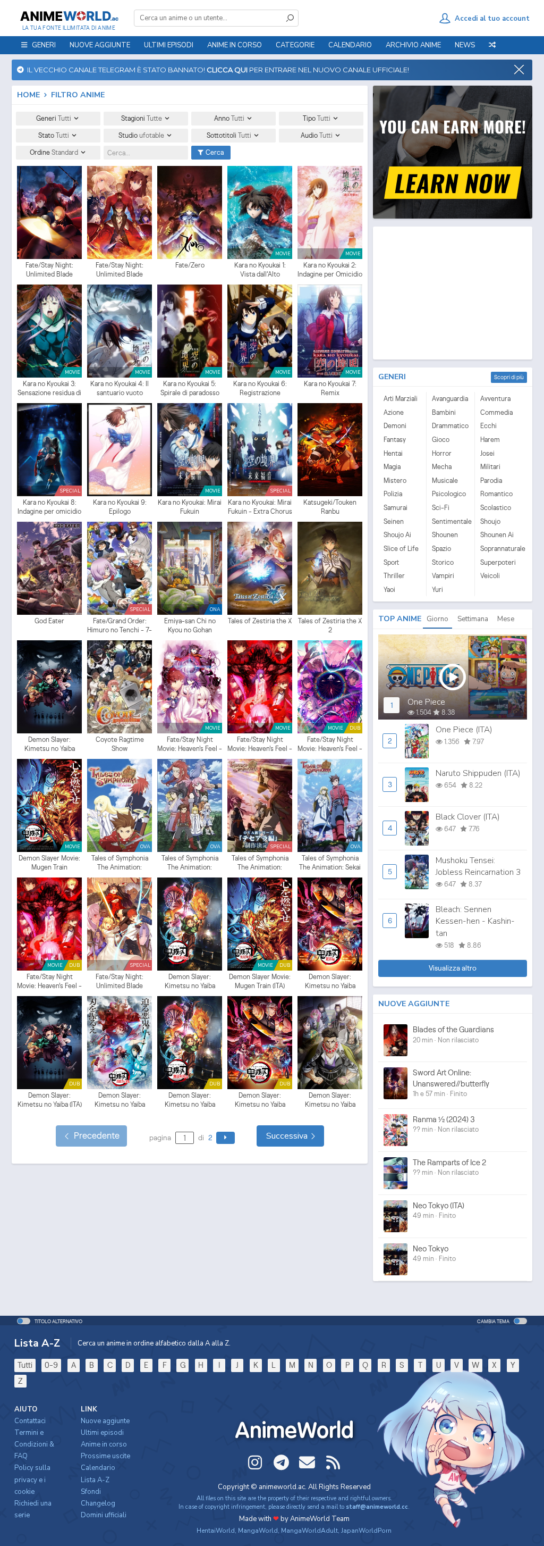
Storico (443, 562)
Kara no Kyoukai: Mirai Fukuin (190, 507)
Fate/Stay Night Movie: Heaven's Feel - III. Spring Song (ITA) (330, 745)
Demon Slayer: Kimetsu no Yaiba (49, 744)
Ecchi (488, 426)
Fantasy (395, 440)
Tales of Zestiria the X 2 (330, 625)
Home (28, 95)
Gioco (440, 440)
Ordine (54, 152)
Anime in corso (104, 1444)
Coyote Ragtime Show (120, 744)
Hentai (393, 453)
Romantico (496, 494)
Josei (487, 453)
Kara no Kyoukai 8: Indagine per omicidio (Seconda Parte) (49, 507)
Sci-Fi (440, 508)
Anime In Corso (234, 45)
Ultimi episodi (168, 45)
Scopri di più (509, 377)
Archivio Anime (413, 45)
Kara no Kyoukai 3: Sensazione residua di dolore (49, 389)
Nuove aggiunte (100, 45)
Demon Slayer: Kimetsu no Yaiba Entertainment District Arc (330, 982)
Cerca (214, 152)
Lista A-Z (95, 1480)
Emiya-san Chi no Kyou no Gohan (190, 625)
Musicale (445, 480)
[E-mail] (307, 1462)
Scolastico (495, 508)
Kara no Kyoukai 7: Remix (330, 388)
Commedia (496, 412)
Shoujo (490, 521)
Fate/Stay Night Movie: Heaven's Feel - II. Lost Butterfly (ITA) (49, 982)
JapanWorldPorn (366, 1530)
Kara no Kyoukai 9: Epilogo (120, 507)
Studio (141, 135)
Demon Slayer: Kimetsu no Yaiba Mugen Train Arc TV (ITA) (190, 1100)
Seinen (394, 521)
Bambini (444, 412)
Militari (490, 467)
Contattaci (30, 1421)
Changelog (98, 1503)
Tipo (316, 118)
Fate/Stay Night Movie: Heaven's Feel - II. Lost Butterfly (259, 745)
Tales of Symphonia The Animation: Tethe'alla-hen (190, 863)
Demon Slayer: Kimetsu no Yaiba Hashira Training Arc (330, 1100)
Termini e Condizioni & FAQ (34, 1444)
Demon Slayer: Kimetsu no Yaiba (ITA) (50, 1100)
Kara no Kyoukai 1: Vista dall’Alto (260, 270)
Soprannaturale (499, 549)
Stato (53, 135)
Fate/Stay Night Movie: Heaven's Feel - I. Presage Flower (189, 745)
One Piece (426, 702)
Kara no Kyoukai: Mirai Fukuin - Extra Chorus (260, 507)
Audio (317, 135)
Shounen (445, 535)
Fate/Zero (190, 265)
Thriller (394, 576)
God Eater (49, 621)
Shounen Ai (497, 535)
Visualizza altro (453, 968)
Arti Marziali (401, 399)
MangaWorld (258, 1530)
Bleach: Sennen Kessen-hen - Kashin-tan (475, 921)
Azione (394, 412)
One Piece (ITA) (464, 730)
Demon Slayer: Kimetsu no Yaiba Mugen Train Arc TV (190, 982)
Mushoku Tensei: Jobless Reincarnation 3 (478, 866)
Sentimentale (450, 521)
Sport (391, 562)
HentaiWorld (216, 1530)
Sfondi (91, 1492)
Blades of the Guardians (453, 1029)
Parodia (491, 480)
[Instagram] (255, 1462)
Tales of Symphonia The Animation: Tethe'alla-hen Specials (260, 863)
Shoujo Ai (397, 535)
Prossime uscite (105, 1456)
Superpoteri (498, 562)
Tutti (25, 1364)
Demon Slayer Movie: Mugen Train (49, 863)
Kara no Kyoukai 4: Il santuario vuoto (119, 388)
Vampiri (443, 576)
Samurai (395, 508)
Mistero (395, 480)
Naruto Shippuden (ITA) (478, 773)
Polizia (393, 494)
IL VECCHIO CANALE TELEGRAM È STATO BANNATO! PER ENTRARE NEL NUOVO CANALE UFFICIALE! (216, 69)
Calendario (350, 45)
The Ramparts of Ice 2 (449, 1162)
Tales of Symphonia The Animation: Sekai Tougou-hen (330, 863)
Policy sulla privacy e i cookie (32, 1479)
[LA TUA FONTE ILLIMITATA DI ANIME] (68, 16)
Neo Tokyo (430, 1248)
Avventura (495, 399)
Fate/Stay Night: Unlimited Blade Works (49, 270)
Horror (442, 453)
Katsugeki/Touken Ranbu (329, 507)
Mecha (442, 467)
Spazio (441, 549)
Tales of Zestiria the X (260, 621)
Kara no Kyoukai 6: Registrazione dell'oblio (260, 389)
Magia (392, 467)
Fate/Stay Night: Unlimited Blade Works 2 (119, 270)
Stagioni (141, 118)
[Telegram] (281, 1462)
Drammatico (450, 426)
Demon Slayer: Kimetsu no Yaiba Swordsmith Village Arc (119, 1100)
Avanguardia (450, 399)
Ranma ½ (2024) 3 (444, 1119)
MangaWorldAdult (309, 1530)
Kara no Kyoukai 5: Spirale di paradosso (189, 388)
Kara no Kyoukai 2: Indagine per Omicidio (330, 270)
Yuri (437, 590)
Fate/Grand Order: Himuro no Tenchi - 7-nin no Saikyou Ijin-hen (119, 626)
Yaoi (389, 590)
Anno (229, 118)
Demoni (395, 426)
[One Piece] (452, 677)
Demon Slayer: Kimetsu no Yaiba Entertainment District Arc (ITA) (260, 1100)
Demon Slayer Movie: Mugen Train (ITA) (260, 981)
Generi (53, 118)
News (465, 45)
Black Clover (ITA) (468, 817)
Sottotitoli (229, 135)
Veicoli (490, 576)
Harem (490, 440)
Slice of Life (401, 549)
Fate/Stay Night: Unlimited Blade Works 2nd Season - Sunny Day (119, 982)
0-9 (51, 1364)
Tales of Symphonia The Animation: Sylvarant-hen (119, 863)
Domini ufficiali (103, 1515)
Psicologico (449, 494)
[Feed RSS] (333, 1462)
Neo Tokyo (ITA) (438, 1205)
